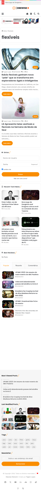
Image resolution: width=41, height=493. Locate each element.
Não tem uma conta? (20, 178)
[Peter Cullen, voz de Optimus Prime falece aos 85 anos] (10, 195)
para (32, 443)
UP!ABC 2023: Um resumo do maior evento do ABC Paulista (26, 273)
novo (21, 443)
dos (16, 440)
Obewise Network (12, 477)
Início (5, 31)
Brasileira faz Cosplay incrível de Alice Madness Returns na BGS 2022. (26, 293)
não (27, 443)
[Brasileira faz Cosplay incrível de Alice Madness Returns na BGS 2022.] (8, 294)
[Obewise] (20, 8)
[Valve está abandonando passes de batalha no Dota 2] (8, 285)
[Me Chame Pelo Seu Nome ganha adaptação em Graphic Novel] (33, 418)
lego (4, 443)
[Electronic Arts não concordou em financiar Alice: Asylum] (8, 313)
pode (4, 447)
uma (33, 447)
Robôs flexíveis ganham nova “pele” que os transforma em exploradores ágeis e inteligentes (20, 77)
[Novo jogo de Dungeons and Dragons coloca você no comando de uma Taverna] (30, 195)
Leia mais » (7, 94)
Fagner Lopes (7, 72)
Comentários (33, 265)
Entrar (20, 174)
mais (9, 443)
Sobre (22, 447)
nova (15, 443)
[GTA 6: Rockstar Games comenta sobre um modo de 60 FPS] (8, 426)
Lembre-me (7, 169)
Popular (6, 265)
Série (28, 447)
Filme (21, 440)
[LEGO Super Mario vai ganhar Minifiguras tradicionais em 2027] (8, 411)
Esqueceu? (34, 164)
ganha (28, 440)
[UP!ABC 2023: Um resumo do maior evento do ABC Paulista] (8, 275)
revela (15, 447)
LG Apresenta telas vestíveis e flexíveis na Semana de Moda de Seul (19, 127)
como (10, 440)
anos (4, 440)
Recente (19, 265)
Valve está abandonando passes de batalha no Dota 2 (26, 283)
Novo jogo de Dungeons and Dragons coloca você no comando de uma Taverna (30, 206)
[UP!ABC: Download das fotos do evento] (8, 304)
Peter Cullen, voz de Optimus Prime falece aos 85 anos (10, 204)
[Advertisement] (20, 346)
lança (34, 440)
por (10, 447)
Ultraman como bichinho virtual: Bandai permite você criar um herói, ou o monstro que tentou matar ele (10, 234)
